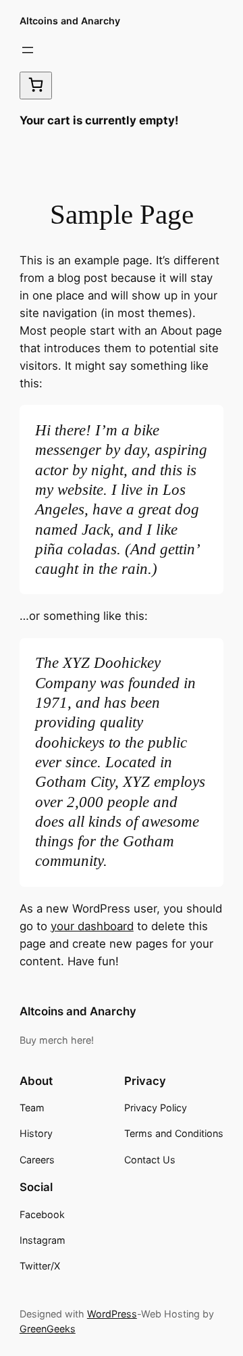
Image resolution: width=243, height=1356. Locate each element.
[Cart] (36, 85)
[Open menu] (28, 50)
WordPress (112, 1313)
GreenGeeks (48, 1328)
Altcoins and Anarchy (70, 20)
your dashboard (92, 926)
